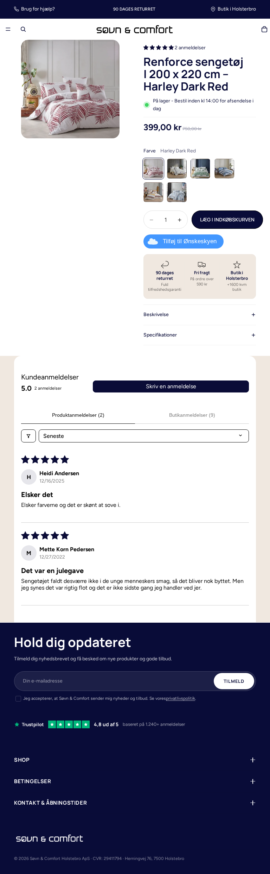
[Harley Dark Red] (153, 168)
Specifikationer (160, 335)
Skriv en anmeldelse (171, 386)
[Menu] (8, 29)
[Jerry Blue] (224, 168)
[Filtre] (28, 435)
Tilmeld (234, 681)
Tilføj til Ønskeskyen (190, 241)
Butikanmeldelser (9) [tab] (192, 415)
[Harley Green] (200, 168)
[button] (159, 48)
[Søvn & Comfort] (49, 838)
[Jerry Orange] (153, 192)
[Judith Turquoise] (177, 192)
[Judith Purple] (177, 168)
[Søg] (23, 29)
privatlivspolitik (180, 698)
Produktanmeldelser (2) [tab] (78, 415)
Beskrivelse (156, 314)
